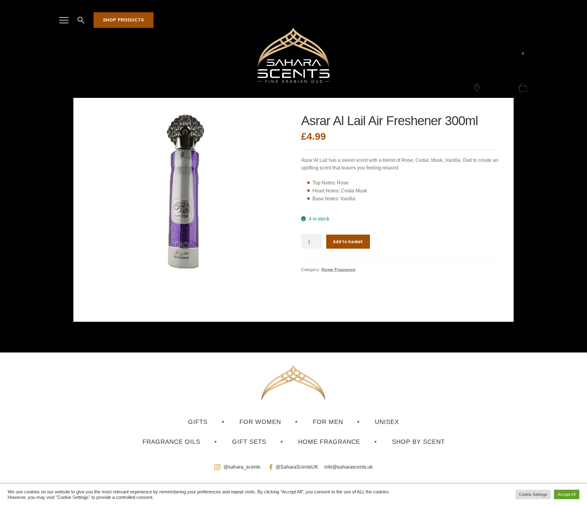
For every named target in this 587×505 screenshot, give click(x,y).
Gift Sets (249, 441)
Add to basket (348, 241)
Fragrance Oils (171, 441)
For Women (260, 421)
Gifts (198, 421)
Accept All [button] (567, 494)
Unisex (387, 421)
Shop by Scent (418, 441)
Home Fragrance (338, 269)
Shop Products (123, 19)
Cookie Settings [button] (533, 494)
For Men (328, 421)
